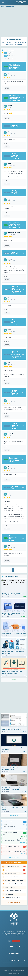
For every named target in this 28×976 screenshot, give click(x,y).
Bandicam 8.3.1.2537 (11, 253)
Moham (10, 105)
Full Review (7, 88)
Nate (9, 467)
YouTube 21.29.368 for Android (11, 426)
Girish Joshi (11, 259)
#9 (23, 322)
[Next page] (17, 570)
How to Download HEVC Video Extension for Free (12, 459)
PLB (9, 199)
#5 (23, 192)
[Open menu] (3, 2)
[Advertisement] (14, 22)
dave (9, 298)
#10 (23, 354)
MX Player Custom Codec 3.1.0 (12, 192)
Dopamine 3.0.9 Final (12, 126)
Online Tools (15, 947)
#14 (23, 487)
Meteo (10, 132)
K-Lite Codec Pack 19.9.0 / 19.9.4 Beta (12, 156)
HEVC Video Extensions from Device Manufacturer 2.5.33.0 (13, 354)
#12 (23, 426)
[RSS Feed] (9, 941)
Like (6, 143)
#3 (23, 126)
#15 (23, 538)
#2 (23, 97)
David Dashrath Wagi (14, 232)
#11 (23, 392)
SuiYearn (10, 433)
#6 (23, 225)
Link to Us (16, 941)
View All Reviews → (14, 857)
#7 (23, 253)
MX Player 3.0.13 (11, 487)
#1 (23, 66)
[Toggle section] (24, 947)
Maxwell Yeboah (12, 74)
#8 (23, 289)
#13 (23, 459)
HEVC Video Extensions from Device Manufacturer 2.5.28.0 (13, 289)
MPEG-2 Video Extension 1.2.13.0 (11, 322)
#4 (23, 156)
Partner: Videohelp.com (14, 973)
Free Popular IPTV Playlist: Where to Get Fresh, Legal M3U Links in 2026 (12, 66)
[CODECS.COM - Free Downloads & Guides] (14, 920)
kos (9, 362)
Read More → (23, 828)
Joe (9, 545)
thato (9, 163)
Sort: (5, 59)
